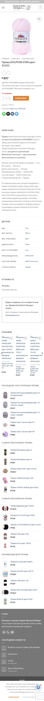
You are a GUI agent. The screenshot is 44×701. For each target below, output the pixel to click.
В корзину (21, 98)
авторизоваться (12, 315)
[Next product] (4, 73)
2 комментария (14, 663)
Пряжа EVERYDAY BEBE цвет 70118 (34, 370)
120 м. (27, 244)
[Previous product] (8, 73)
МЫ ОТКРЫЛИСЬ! (16, 668)
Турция (28, 267)
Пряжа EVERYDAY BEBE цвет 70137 (20, 370)
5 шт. (27, 250)
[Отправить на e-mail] (4, 632)
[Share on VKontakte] (12, 114)
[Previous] (1, 358)
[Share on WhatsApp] (4, 114)
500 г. (27, 239)
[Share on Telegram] (17, 114)
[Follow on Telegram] (12, 632)
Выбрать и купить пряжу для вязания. (24, 647)
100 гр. (27, 233)
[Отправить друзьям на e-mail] (8, 114)
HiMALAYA (15, 59)
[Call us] (8, 632)
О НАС (11, 661)
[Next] (42, 358)
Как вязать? (13, 654)
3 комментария (16, 671)
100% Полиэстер (31, 261)
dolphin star (28, 59)
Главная (5, 59)
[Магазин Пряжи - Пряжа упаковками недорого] (22, 7)
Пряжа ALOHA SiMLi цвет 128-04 (7, 366)
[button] (3, 7)
